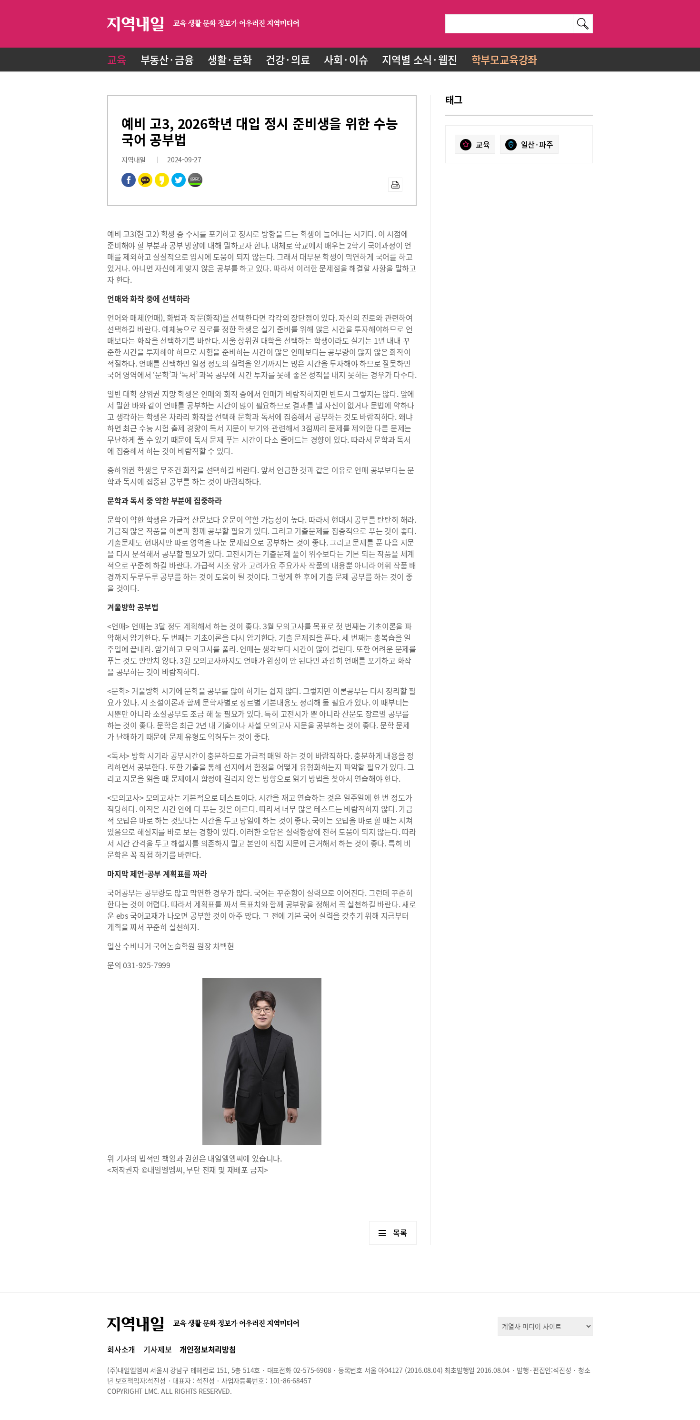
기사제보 (157, 1349)
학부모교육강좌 (504, 59)
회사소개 (121, 1349)
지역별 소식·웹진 (419, 59)
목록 (400, 1232)
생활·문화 (229, 59)
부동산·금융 (167, 59)
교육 (116, 59)
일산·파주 (537, 144)
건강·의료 (288, 59)
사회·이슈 (346, 59)
